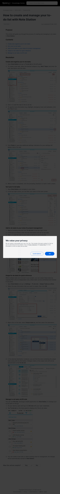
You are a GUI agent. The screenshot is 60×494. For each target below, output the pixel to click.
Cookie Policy (43, 244)
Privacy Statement (32, 244)
